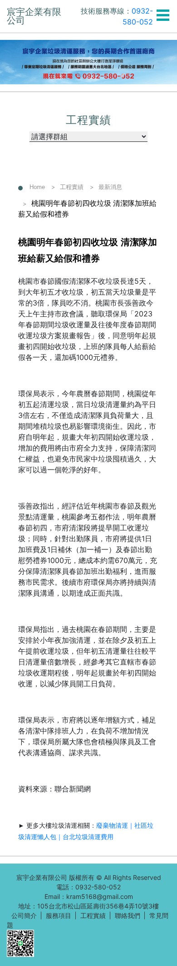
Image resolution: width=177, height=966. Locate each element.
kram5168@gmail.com (99, 896)
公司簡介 (24, 915)
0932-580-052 (98, 887)
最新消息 (110, 187)
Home (37, 187)
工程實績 (72, 187)
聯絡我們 (127, 915)
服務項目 (58, 915)
